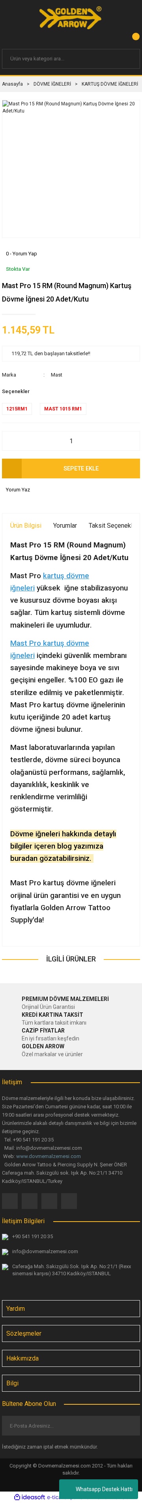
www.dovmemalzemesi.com (48, 1156)
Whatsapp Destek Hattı (104, 1489)
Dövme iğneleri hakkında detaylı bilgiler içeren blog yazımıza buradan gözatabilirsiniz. (63, 846)
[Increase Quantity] (130, 440)
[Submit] (127, 1426)
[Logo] (71, 17)
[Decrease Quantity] (12, 440)
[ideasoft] (29, 1497)
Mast (56, 375)
